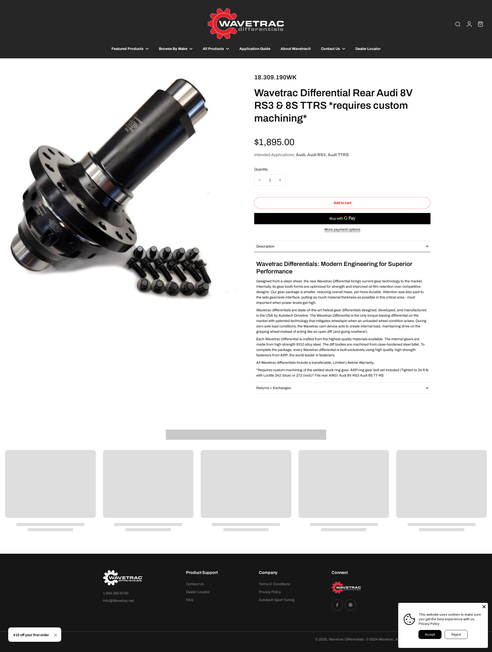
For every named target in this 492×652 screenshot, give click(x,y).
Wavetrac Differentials (346, 639)
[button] (342, 203)
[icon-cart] (480, 24)
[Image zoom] (121, 190)
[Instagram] (350, 605)
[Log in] (469, 24)
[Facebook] (337, 605)
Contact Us (195, 584)
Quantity (261, 169)
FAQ (189, 600)
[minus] (259, 180)
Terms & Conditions (274, 584)
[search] (457, 24)
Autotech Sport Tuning (276, 600)
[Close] (55, 635)
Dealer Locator (198, 592)
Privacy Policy (270, 592)
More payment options (342, 229)
